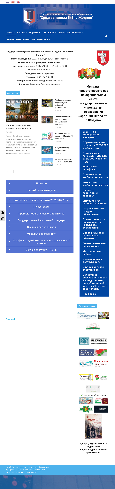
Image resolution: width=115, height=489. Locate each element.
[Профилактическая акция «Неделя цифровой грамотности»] (47, 103)
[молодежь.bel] (101, 411)
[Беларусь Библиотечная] (93, 395)
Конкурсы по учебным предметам (95, 183)
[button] (106, 36)
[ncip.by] (86, 411)
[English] (18, 2)
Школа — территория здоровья (90, 193)
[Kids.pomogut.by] (86, 403)
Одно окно (42, 39)
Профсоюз (89, 294)
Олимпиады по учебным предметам (95, 176)
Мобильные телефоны (90, 168)
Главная (11, 33)
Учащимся (49, 33)
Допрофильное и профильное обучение (93, 235)
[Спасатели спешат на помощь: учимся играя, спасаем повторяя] (47, 119)
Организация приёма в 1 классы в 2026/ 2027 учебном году (95, 157)
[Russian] (7, 2)
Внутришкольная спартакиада (93, 268)
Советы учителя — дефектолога (94, 245)
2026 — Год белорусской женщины (91, 134)
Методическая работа (92, 252)
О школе (21, 33)
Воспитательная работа (70, 33)
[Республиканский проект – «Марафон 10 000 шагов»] (47, 136)
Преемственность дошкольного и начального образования (94, 223)
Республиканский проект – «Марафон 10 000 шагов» (64, 136)
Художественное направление (21, 39)
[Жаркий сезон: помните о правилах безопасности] (22, 110)
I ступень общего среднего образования (93, 211)
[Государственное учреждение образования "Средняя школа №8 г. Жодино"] (57, 16)
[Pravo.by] (101, 403)
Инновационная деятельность (92, 260)
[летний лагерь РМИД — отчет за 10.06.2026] (47, 162)
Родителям (34, 33)
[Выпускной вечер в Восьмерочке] (47, 150)
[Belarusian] (13, 2)
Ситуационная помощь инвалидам (95, 202)
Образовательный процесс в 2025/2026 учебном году (95, 145)
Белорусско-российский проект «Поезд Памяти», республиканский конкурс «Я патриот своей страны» (95, 282)
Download (10, 319)
